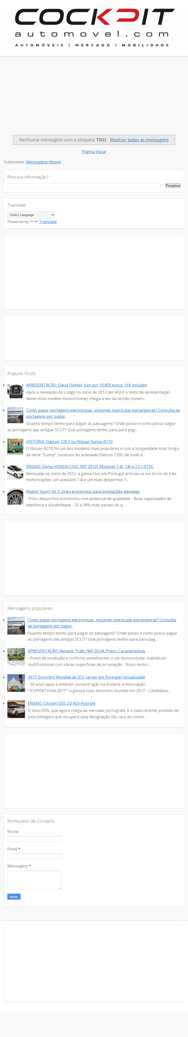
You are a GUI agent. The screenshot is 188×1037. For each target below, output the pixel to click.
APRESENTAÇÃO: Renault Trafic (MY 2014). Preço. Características (86, 651)
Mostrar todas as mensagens (139, 140)
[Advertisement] (94, 98)
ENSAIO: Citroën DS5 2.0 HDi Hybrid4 (61, 703)
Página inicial (94, 151)
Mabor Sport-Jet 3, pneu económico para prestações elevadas (83, 491)
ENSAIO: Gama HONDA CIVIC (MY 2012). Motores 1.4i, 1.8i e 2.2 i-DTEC (90, 466)
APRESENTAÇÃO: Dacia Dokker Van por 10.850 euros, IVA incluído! (86, 385)
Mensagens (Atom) (43, 162)
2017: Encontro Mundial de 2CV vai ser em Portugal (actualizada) (86, 677)
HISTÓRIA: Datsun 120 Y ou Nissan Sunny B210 (69, 441)
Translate (48, 221)
